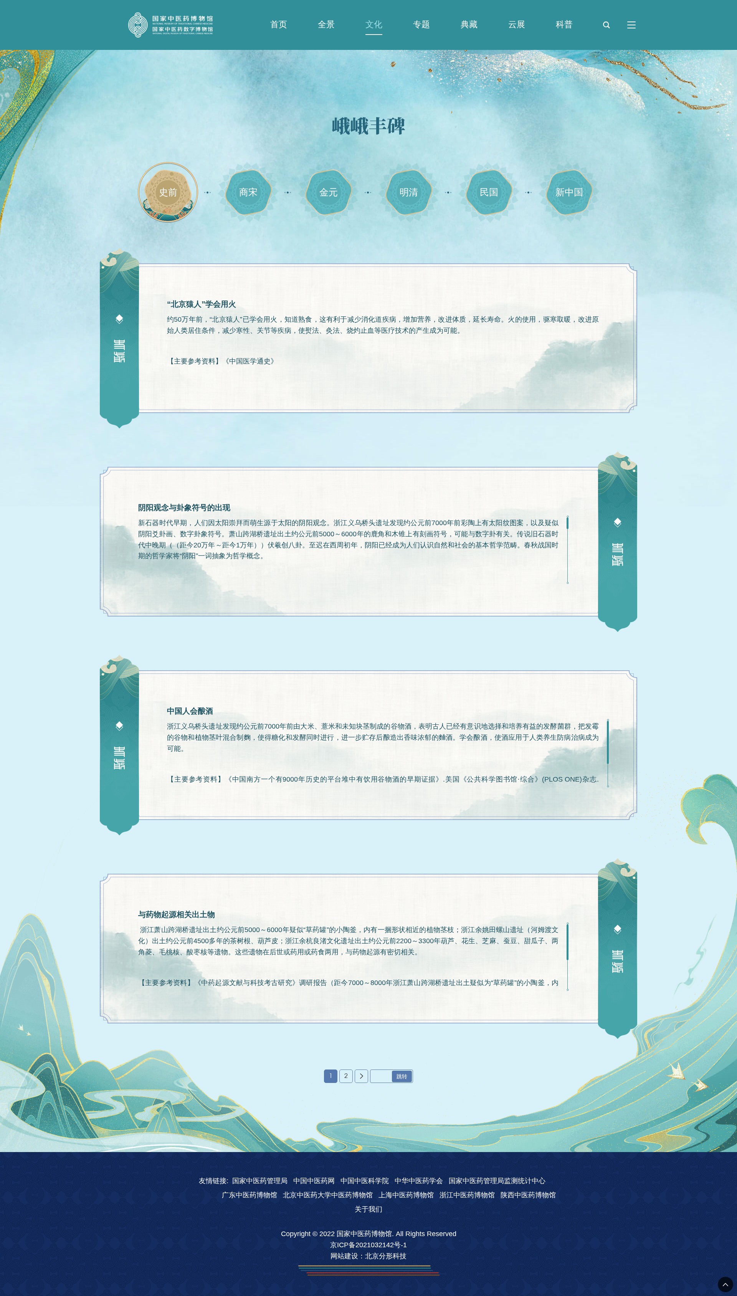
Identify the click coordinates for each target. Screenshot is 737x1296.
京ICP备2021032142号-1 (368, 1245)
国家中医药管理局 (260, 1181)
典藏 (469, 24)
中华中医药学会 (419, 1181)
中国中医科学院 (364, 1181)
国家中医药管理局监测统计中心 (497, 1181)
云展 (516, 24)
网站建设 (344, 1256)
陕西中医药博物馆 (528, 1195)
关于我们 (368, 1209)
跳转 (402, 1076)
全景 (326, 24)
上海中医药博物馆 (406, 1195)
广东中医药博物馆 (249, 1195)
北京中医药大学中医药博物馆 (328, 1195)
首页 (278, 24)
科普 (564, 24)
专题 (421, 24)
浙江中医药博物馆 (467, 1195)
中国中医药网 (314, 1181)
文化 (373, 24)
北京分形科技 (386, 1256)
